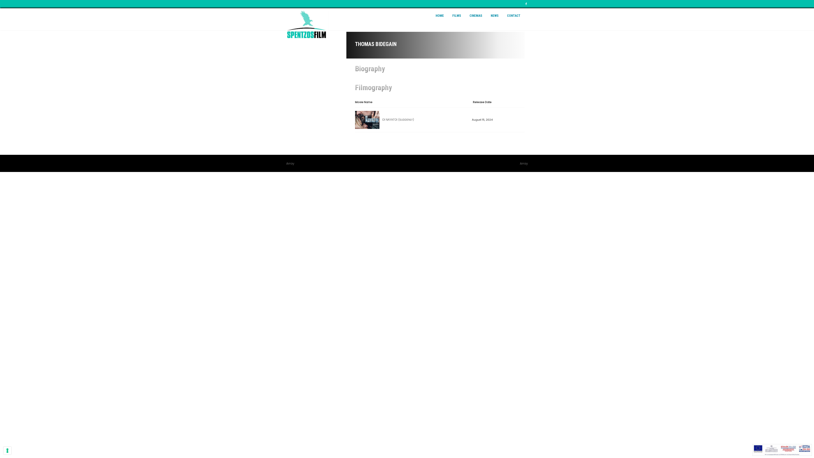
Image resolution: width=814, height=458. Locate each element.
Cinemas (476, 16)
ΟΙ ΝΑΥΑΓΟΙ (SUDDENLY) (398, 120)
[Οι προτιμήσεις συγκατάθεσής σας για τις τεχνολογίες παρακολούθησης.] (7, 451)
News (495, 16)
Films (456, 16)
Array (524, 163)
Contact (513, 16)
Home (440, 16)
